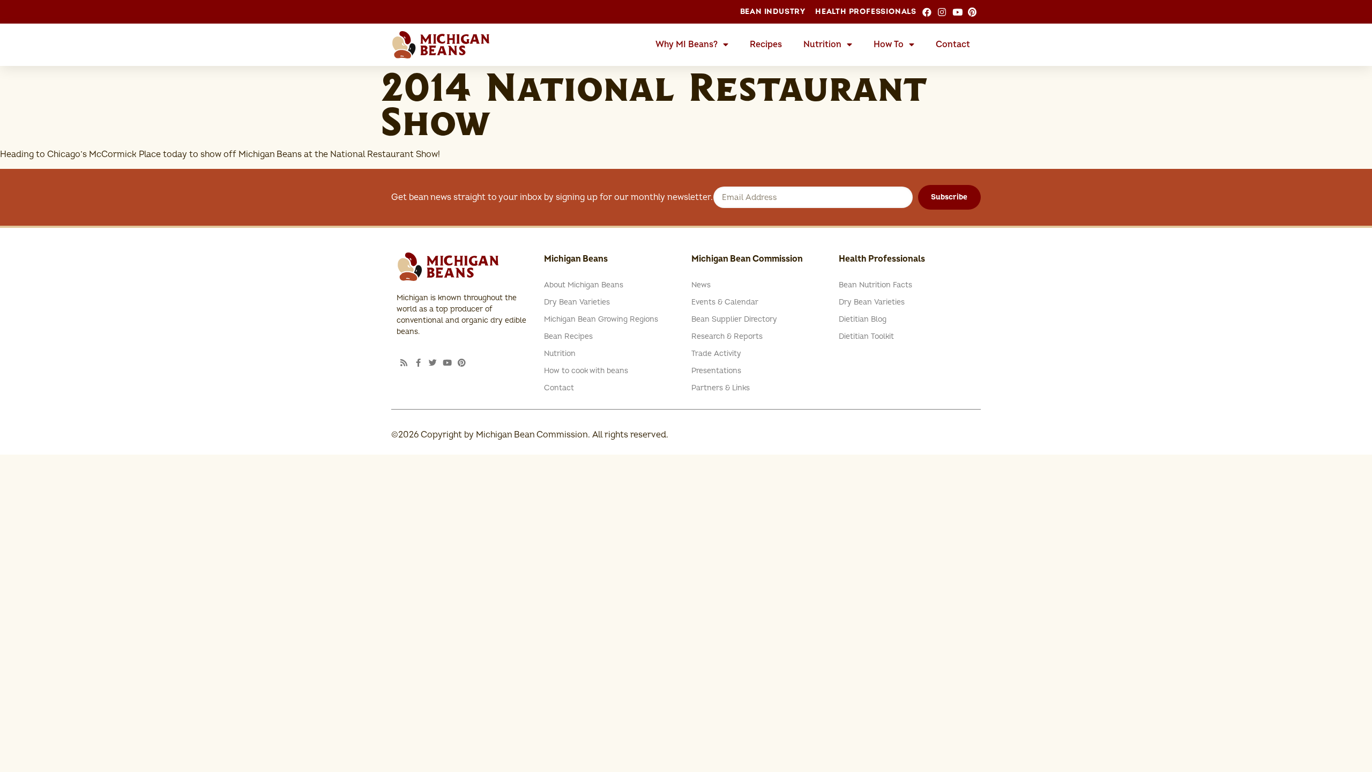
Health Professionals (865, 11)
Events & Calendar (724, 302)
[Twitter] (433, 362)
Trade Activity (716, 353)
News (701, 285)
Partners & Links (720, 387)
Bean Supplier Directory (734, 319)
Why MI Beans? (686, 44)
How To (889, 44)
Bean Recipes (568, 336)
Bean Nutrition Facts (875, 285)
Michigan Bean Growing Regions (601, 319)
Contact (953, 44)
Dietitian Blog (862, 319)
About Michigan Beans (583, 285)
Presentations (716, 370)
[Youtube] (447, 362)
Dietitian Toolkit (866, 336)
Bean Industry (773, 11)
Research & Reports (727, 336)
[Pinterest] (461, 362)
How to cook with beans (586, 370)
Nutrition (822, 44)
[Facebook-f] (418, 362)
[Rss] (404, 362)
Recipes (766, 44)
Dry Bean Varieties (577, 302)
